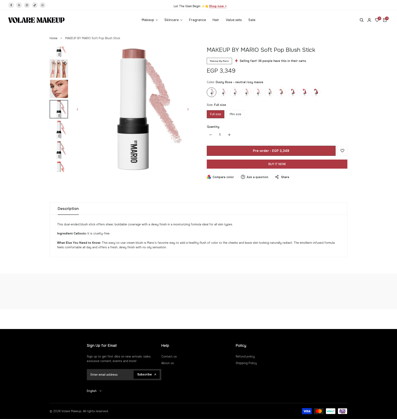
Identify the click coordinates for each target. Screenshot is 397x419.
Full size (215, 114)
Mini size (235, 114)
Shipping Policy (246, 363)
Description (68, 208)
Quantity (213, 127)
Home (53, 38)
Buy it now (277, 164)
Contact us (169, 356)
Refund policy (245, 356)
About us (167, 363)
